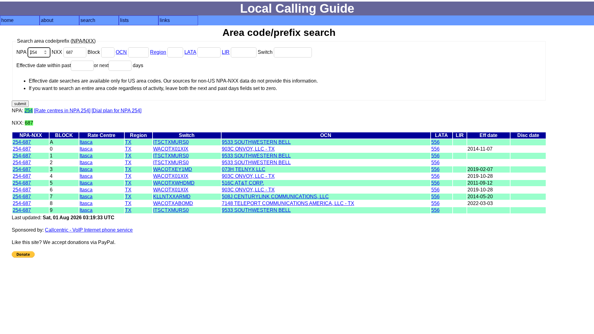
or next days (118, 65)
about (47, 20)
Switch (266, 52)
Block (94, 52)
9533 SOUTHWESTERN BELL (256, 142)
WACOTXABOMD (173, 203)
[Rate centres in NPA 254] (62, 110)
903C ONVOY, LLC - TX (248, 149)
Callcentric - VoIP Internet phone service (89, 230)
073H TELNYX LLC (243, 169)
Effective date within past (43, 65)
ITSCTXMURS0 (171, 142)
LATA (190, 52)
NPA (22, 52)
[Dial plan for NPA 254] (116, 110)
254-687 (22, 142)
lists (124, 20)
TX (128, 142)
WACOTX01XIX (170, 149)
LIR (226, 52)
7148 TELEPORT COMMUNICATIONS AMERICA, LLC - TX (288, 203)
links (165, 20)
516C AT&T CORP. (243, 183)
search (87, 20)
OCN (121, 52)
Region (158, 52)
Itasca (86, 142)
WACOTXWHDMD (174, 183)
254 (28, 110)
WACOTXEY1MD (172, 169)
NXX (57, 52)
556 (435, 142)
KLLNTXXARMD (172, 196)
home (7, 20)
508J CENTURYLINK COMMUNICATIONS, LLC (275, 196)
